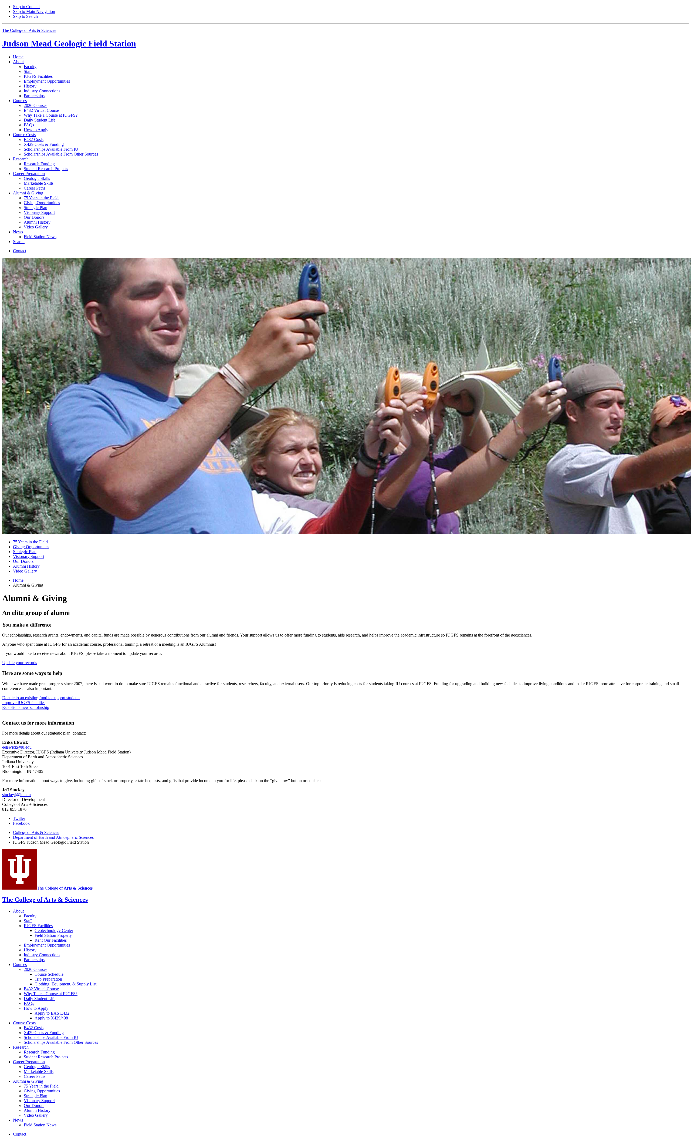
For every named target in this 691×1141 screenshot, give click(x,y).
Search (19, 241)
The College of (65, 888)
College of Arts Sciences (36, 832)
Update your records (19, 662)
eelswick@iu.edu (17, 747)
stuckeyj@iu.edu (16, 794)
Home (18, 57)
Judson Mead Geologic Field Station (69, 43)
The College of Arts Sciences (29, 30)
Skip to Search (25, 16)
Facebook (21, 823)
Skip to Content (26, 6)
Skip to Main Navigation (34, 11)
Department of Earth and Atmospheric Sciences (53, 837)
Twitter (19, 818)
